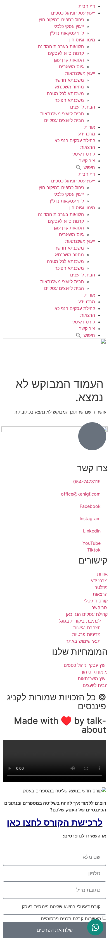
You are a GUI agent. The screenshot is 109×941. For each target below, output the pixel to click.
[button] (85, 167)
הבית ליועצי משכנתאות (62, 113)
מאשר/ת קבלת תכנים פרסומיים (71, 918)
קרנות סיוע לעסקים (66, 53)
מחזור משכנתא (69, 87)
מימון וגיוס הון (82, 40)
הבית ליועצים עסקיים (64, 120)
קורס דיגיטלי (83, 154)
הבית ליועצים (82, 107)
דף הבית (87, 6)
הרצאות (87, 147)
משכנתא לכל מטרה (65, 93)
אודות (89, 127)
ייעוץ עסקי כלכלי (69, 26)
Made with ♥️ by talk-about (60, 725)
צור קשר (87, 160)
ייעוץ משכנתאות (80, 73)
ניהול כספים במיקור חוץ (61, 19)
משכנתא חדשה (69, 80)
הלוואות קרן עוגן (69, 60)
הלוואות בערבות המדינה (61, 46)
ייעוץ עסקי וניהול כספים (73, 13)
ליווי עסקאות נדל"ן (67, 33)
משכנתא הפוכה (69, 100)
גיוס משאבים (71, 66)
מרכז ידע (86, 134)
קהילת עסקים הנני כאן (74, 140)
